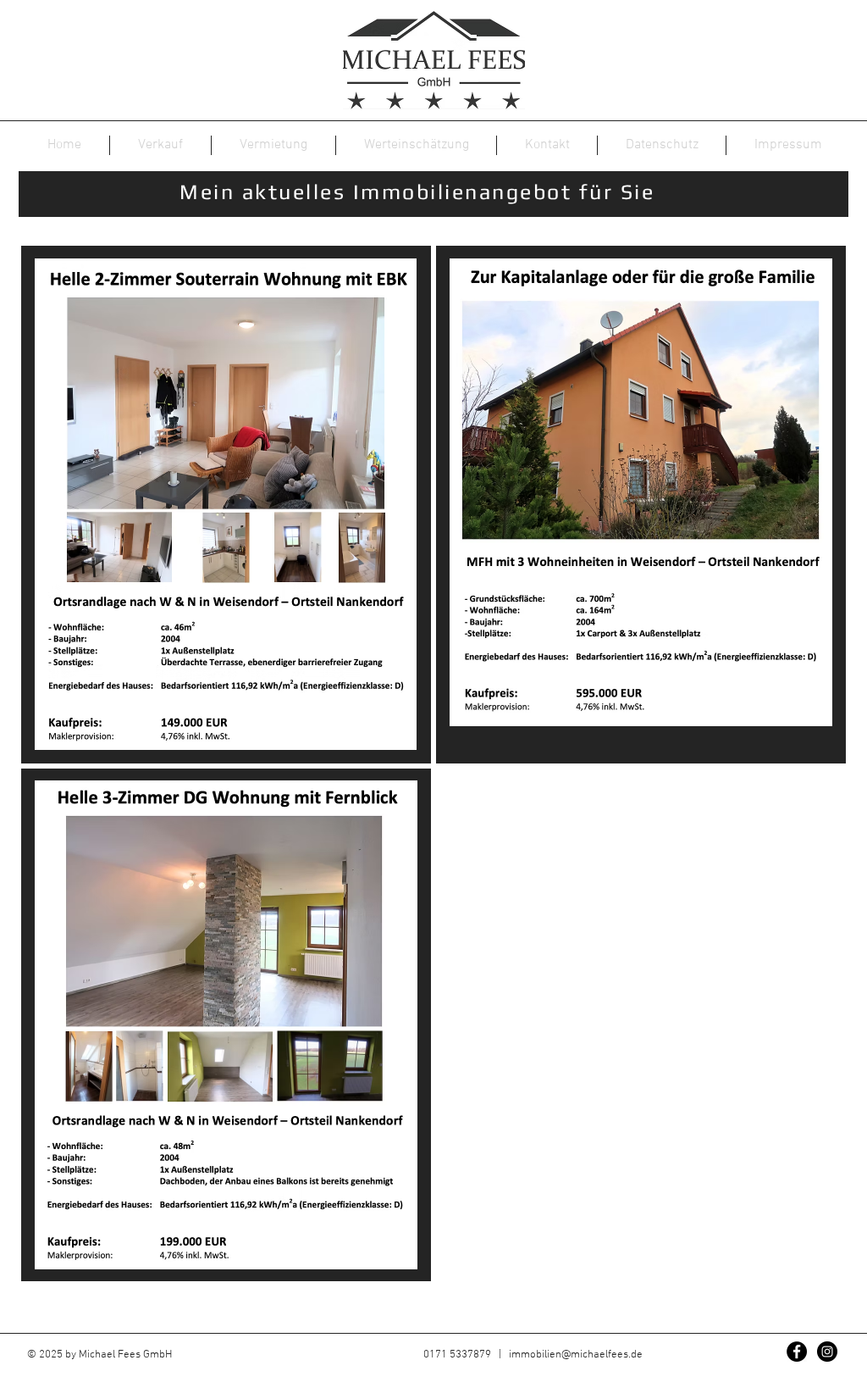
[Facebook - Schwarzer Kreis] (797, 1351)
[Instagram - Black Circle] (827, 1351)
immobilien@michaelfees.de (576, 1355)
